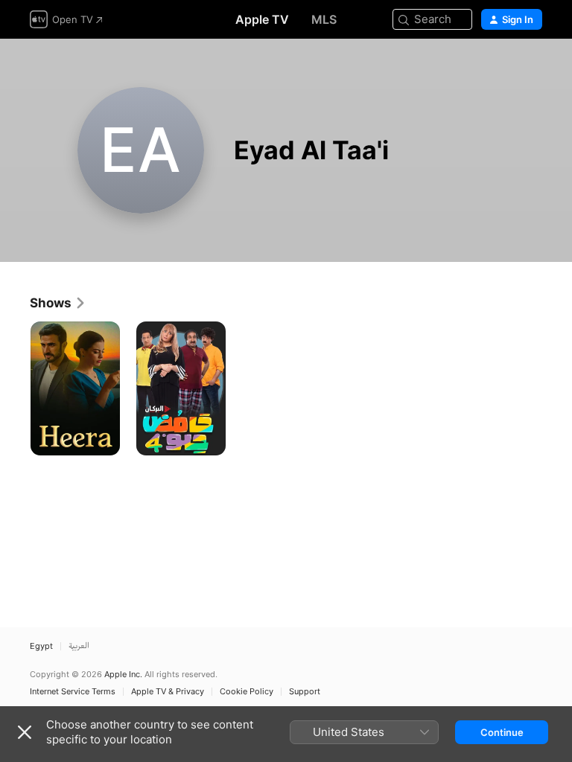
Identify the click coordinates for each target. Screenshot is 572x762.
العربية (79, 646)
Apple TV (262, 19)
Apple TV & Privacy (167, 692)
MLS (324, 19)
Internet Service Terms (72, 692)
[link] (58, 303)
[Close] (24, 732)
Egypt (41, 646)
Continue (502, 732)
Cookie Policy (246, 692)
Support (304, 692)
